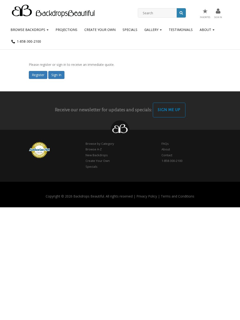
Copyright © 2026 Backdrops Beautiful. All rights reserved (89, 196)
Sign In (56, 75)
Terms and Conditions (177, 196)
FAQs (165, 143)
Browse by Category (100, 143)
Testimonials (181, 29)
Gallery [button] (151, 29)
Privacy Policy (146, 196)
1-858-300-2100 (28, 41)
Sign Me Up (169, 110)
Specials (130, 29)
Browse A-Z (94, 149)
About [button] (206, 29)
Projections (66, 29)
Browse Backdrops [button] (28, 29)
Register (38, 75)
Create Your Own (100, 29)
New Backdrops (97, 155)
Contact (166, 155)
